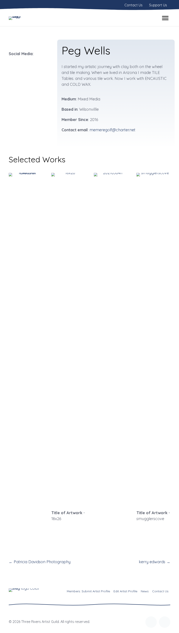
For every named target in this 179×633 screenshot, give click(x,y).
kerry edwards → (154, 561)
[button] (151, 622)
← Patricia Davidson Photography (40, 561)
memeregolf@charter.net (112, 129)
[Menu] (165, 18)
